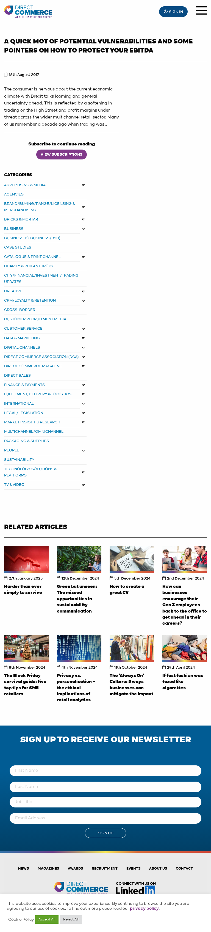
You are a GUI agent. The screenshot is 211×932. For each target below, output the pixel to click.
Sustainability (19, 460)
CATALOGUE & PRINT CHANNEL (32, 257)
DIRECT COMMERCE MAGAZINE (33, 366)
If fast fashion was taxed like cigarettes (182, 682)
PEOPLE (11, 450)
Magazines (48, 868)
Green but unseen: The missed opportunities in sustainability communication (77, 599)
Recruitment (105, 868)
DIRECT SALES (17, 375)
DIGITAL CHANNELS (22, 347)
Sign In (176, 12)
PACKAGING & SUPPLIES (26, 441)
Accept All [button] (46, 919)
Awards (75, 868)
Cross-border (19, 310)
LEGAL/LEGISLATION (23, 413)
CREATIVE (13, 291)
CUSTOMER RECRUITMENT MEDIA (35, 319)
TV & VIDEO (14, 485)
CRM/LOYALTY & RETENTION (30, 300)
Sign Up (105, 833)
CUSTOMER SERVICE (23, 328)
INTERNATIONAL (19, 404)
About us (158, 868)
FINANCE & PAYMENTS (24, 385)
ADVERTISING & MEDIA (25, 185)
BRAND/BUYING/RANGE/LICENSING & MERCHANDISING (39, 207)
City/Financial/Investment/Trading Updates (41, 279)
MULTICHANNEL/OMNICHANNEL (33, 432)
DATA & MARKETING (22, 338)
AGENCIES (14, 194)
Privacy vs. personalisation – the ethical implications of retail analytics (76, 688)
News (23, 868)
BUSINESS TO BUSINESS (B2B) (32, 238)
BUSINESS (13, 229)
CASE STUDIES (17, 247)
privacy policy (144, 909)
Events (133, 868)
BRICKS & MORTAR (21, 219)
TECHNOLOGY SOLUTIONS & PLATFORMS (30, 472)
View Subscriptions (61, 154)
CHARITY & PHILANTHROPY (29, 266)
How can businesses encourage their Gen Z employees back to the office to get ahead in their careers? (184, 605)
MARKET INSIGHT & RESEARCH (32, 422)
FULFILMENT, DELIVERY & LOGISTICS (37, 394)
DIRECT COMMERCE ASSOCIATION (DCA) (41, 357)
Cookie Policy (21, 920)
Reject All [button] (71, 919)
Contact (184, 868)
